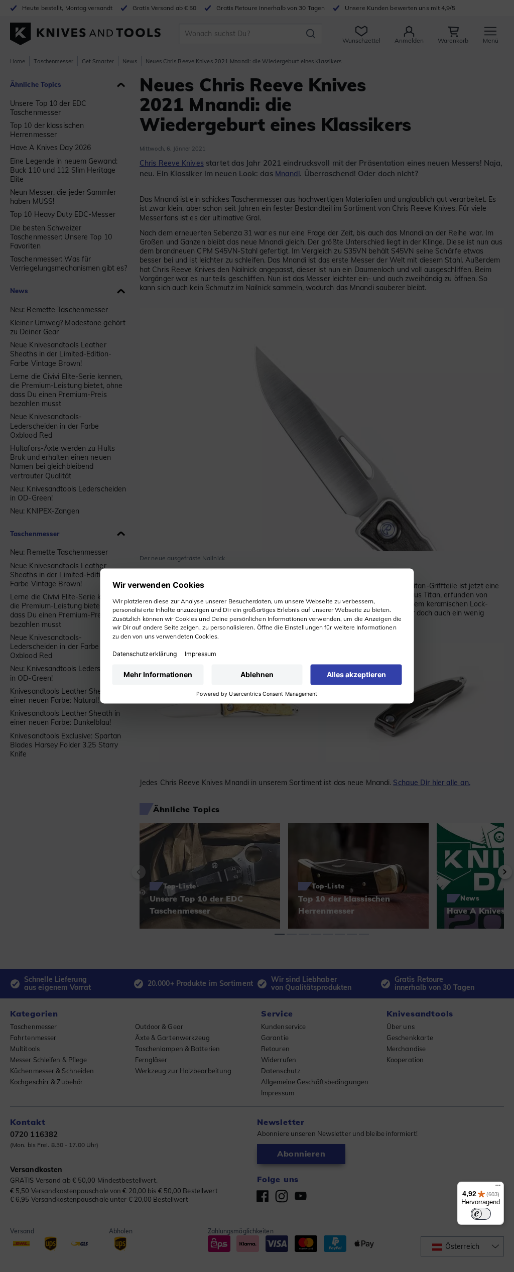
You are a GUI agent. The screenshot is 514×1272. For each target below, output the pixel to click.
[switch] (481, 1214)
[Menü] (498, 1188)
